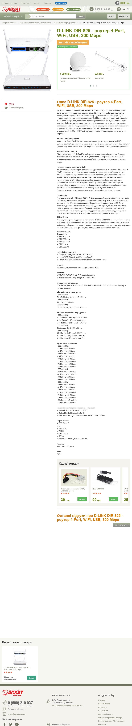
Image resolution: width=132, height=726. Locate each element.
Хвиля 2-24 (99, 78)
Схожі (31, 678)
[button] (90, 86)
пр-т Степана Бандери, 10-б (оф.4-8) (67, 705)
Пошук (80, 16)
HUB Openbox (98, 489)
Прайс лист (25, 3)
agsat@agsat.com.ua (16, 714)
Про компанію (104, 703)
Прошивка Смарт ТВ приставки (111, 721)
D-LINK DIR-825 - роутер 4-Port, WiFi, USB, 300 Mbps (17, 668)
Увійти (111, 16)
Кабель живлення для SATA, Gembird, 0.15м (73, 490)
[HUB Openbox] (105, 477)
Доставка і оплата (9, 3)
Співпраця (102, 707)
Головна (101, 700)
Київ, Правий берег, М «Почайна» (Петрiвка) (62, 701)
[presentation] (59, 485)
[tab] (27, 103)
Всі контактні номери (17, 709)
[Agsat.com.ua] (11, 9)
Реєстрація (123, 16)
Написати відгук (121, 525)
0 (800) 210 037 (20, 702)
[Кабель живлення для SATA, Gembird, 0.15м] (74, 477)
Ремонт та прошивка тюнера (110, 717)
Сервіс (37, 3)
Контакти (47, 3)
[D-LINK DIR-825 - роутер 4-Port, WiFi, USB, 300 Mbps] (27, 62)
